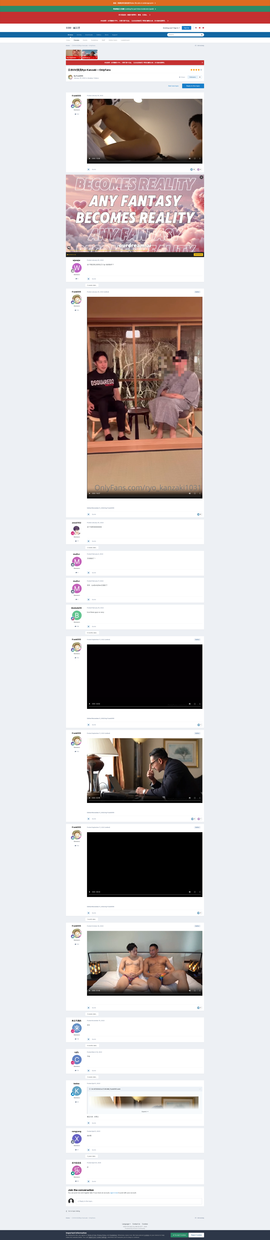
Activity (79, 35)
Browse (70, 35)
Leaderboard (125, 40)
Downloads (89, 35)
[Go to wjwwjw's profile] (77, 268)
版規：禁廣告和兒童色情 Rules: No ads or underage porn (133, 3)
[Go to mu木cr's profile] (77, 561)
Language (126, 1224)
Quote (94, 169)
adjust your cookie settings (98, 1237)
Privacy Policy (101, 1235)
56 (78, 1181)
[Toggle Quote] (90, 1089)
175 (77, 1070)
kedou (76, 1083)
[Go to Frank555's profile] (70, 77)
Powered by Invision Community (135, 1228)
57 (78, 1150)
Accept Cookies (180, 1235)
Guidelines (94, 40)
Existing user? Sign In (171, 28)
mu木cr (76, 554)
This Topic (193, 34)
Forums (76, 40)
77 (78, 541)
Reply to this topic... (86, 1201)
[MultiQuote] (88, 169)
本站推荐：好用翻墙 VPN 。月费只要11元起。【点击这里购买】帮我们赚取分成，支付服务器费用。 (133, 21)
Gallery (99, 35)
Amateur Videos (93, 78)
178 (77, 1039)
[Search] (201, 34)
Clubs (68, 40)
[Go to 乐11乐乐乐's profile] (77, 1170)
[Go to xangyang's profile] (77, 1139)
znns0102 (76, 523)
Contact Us (136, 1224)
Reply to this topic (193, 86)
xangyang (76, 1131)
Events (85, 40)
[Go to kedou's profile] (77, 1091)
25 (78, 1102)
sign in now (114, 1193)
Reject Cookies (196, 1235)
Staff (103, 40)
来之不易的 (76, 1021)
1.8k (77, 626)
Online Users (113, 40)
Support (114, 35)
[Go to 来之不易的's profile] (77, 1028)
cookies (146, 1235)
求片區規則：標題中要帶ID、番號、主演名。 (133, 15)
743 (77, 114)
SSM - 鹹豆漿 (73, 27)
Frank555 (79, 76)
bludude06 (76, 608)
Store (106, 35)
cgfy (76, 1052)
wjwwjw (76, 260)
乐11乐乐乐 (76, 1163)
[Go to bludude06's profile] (77, 615)
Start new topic (173, 86)
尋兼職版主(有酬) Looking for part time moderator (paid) (133, 9)
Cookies (145, 1224)
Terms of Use (91, 1235)
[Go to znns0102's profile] (77, 530)
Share (182, 77)
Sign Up (186, 28)
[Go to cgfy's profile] (77, 1059)
